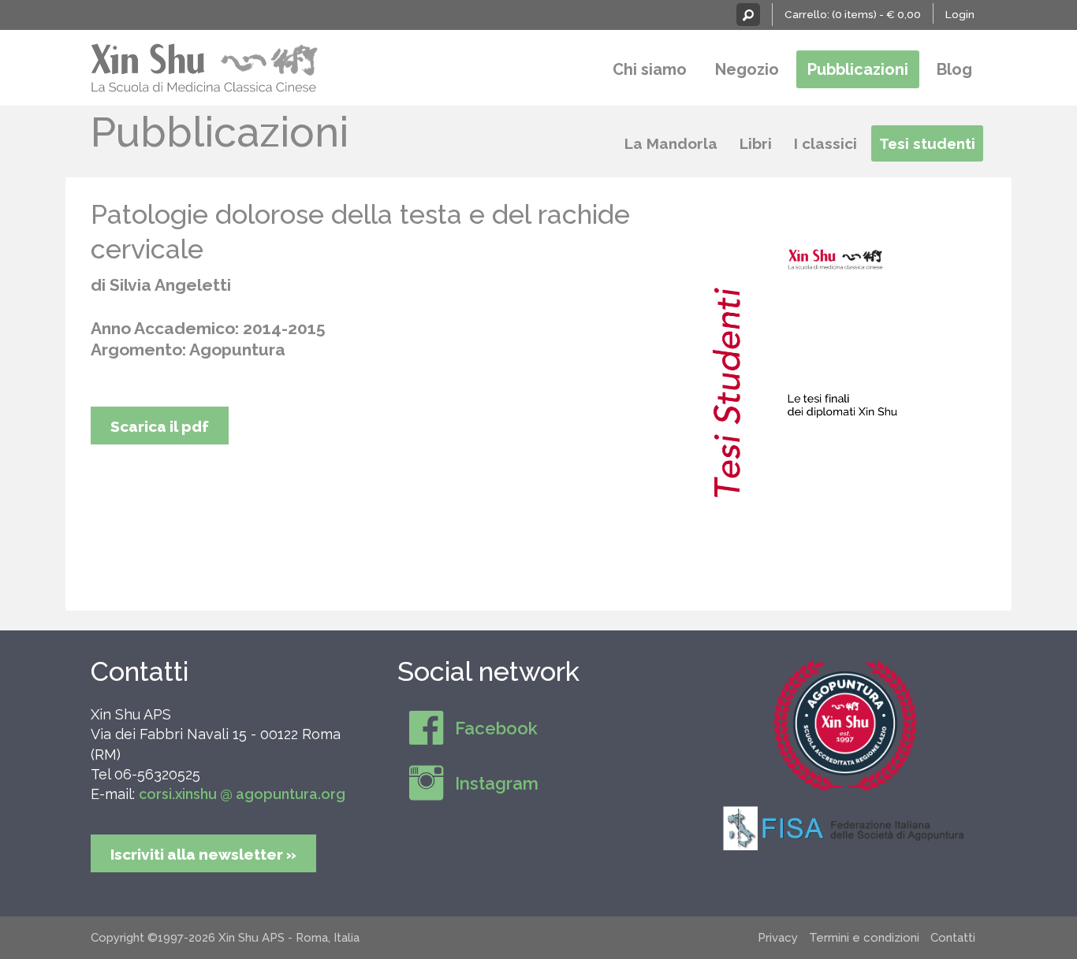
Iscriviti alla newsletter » (203, 854)
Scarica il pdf (159, 426)
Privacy (778, 938)
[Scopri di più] (845, 725)
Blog (954, 69)
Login (960, 14)
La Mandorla (670, 143)
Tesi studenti (927, 143)
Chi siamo (650, 69)
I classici (825, 143)
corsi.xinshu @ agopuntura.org (242, 794)
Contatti (139, 671)
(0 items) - (876, 14)
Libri (756, 143)
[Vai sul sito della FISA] (845, 827)
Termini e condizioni (864, 938)
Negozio (747, 69)
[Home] (205, 66)
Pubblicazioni (857, 69)
